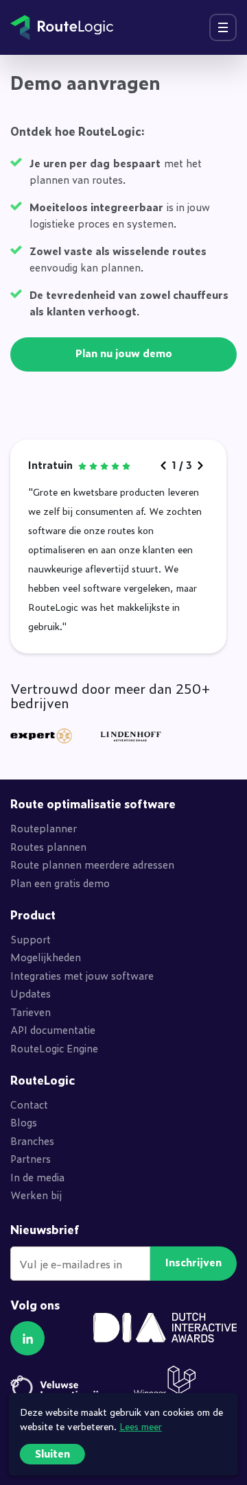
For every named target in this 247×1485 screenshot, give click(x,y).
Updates (30, 993)
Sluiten (52, 1453)
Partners (30, 1158)
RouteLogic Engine (54, 1048)
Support (30, 939)
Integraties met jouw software (82, 975)
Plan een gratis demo (60, 883)
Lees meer (140, 1425)
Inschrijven (193, 1262)
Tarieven (30, 1011)
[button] (27, 1338)
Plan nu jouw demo (123, 353)
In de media (37, 1177)
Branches (32, 1140)
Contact (29, 1104)
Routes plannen (48, 846)
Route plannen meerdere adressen (92, 864)
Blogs (23, 1122)
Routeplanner (43, 828)
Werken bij (36, 1195)
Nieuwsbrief (45, 1229)
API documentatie (52, 1029)
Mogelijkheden (45, 957)
